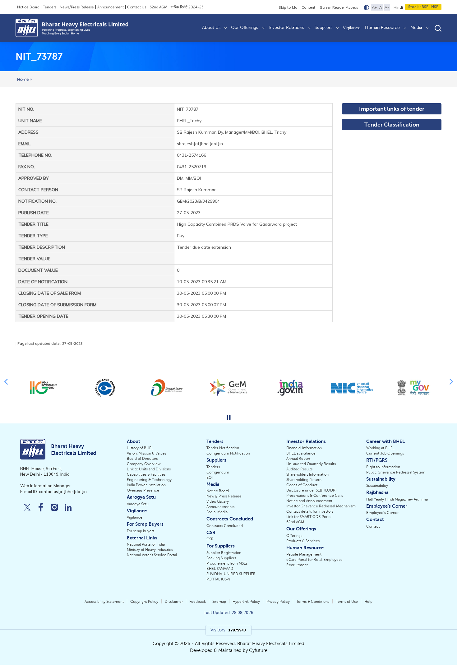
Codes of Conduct (301, 485)
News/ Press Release (224, 496)
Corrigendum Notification (228, 453)
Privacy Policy (278, 601)
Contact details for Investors (309, 511)
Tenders (49, 7)
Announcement (110, 7)
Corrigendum (217, 472)
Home (23, 79)
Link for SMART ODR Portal (308, 517)
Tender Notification (222, 448)
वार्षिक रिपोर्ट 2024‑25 (187, 7)
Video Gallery (217, 501)
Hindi (398, 7)
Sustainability (377, 485)
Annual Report (298, 458)
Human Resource (382, 27)
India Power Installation (146, 485)
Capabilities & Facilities (146, 474)
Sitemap (219, 601)
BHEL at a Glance (301, 453)
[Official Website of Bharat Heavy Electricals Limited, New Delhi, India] (72, 28)
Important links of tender (391, 109)
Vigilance (352, 27)
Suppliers (323, 27)
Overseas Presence (143, 490)
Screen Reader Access (339, 7)
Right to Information (383, 467)
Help (368, 601)
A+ (374, 7)
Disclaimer (174, 601)
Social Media (217, 512)
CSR (210, 539)
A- (387, 7)
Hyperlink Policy (246, 601)
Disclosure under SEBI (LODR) (311, 490)
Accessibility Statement (104, 601)
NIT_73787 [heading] (39, 56)
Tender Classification (391, 125)
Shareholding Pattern (303, 480)
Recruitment (297, 565)
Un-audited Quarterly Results (311, 464)
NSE (434, 7)
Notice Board (28, 7)
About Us (211, 27)
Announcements (220, 507)
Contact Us (136, 7)
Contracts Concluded (224, 526)
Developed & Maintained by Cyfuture (228, 650)
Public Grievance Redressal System (395, 472)
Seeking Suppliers (221, 558)
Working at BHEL (380, 448)
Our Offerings (244, 27)
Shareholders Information (307, 474)
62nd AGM (158, 7)
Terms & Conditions (312, 601)
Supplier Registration (223, 553)
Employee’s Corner (382, 512)
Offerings (294, 535)
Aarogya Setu (138, 504)
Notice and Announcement (309, 501)
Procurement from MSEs (226, 563)
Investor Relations (286, 27)
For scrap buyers (140, 531)
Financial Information (304, 448)
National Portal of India (146, 544)
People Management (303, 554)
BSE (425, 7)
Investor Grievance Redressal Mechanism (321, 506)
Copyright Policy (144, 601)
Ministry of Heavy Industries (150, 549)
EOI (209, 477)
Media (416, 27)
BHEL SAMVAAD (219, 568)
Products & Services (303, 541)
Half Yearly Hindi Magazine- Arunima (397, 499)
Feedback (197, 601)
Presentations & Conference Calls (314, 495)
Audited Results (299, 469)
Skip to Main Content (297, 7)
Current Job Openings (385, 453)
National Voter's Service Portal (152, 555)
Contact (373, 526)
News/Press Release (77, 7)
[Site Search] (438, 27)
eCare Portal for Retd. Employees (314, 559)
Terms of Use (347, 601)
